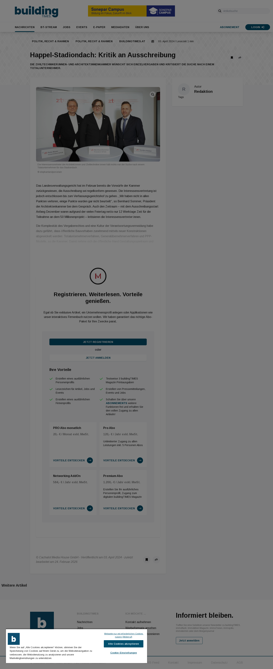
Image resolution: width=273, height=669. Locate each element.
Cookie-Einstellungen (123, 652)
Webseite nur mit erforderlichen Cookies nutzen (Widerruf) (123, 635)
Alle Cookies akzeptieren (123, 643)
